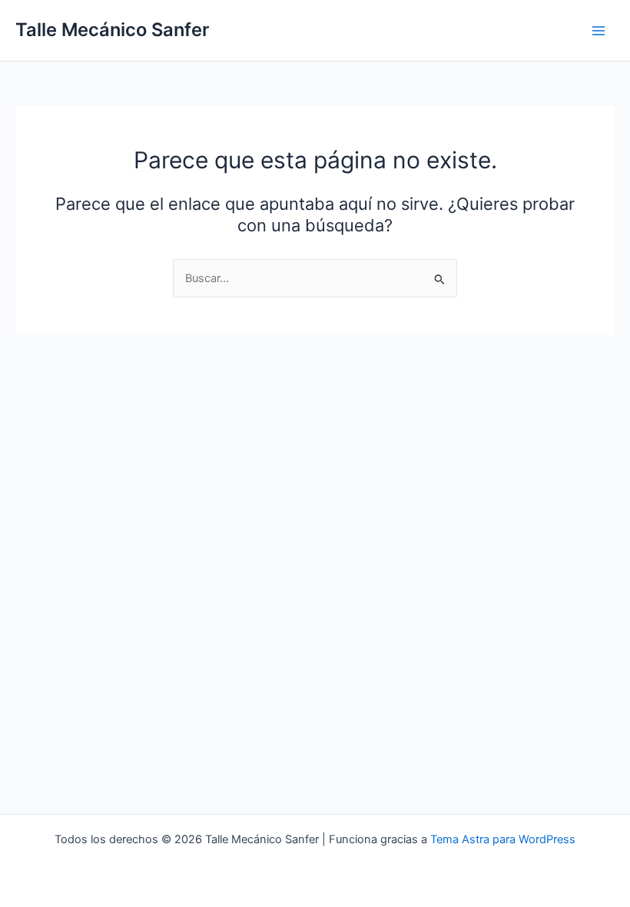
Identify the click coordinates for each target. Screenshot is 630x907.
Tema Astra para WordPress (502, 839)
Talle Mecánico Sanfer (112, 29)
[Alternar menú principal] (598, 31)
